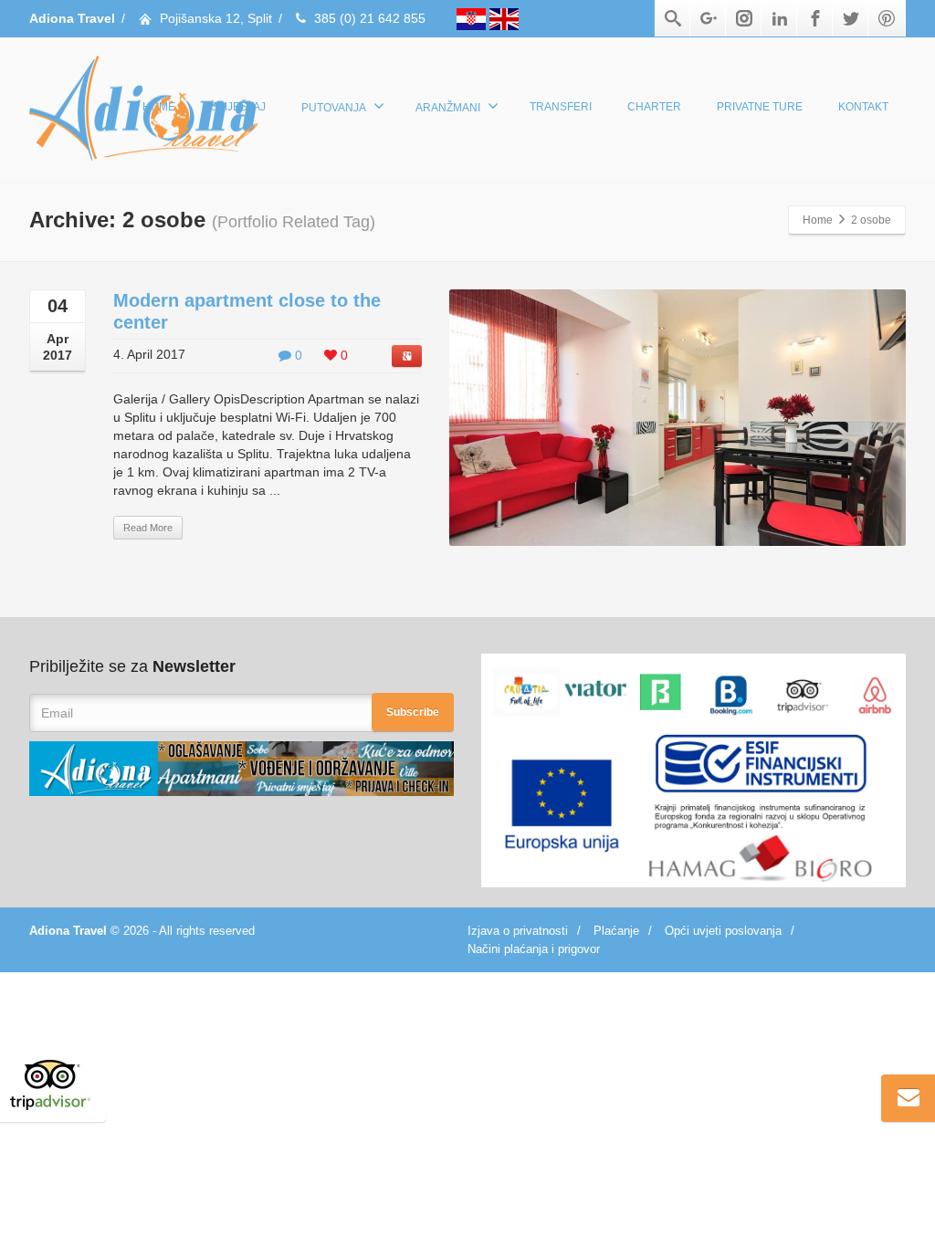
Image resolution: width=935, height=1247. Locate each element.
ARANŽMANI (447, 107)
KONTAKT (863, 106)
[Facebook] (815, 18)
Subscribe (412, 712)
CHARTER (654, 106)
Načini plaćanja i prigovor (534, 949)
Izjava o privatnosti (518, 931)
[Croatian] (473, 18)
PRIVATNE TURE (760, 106)
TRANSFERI (561, 106)
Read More (148, 527)
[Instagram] (744, 18)
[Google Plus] (708, 18)
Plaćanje (616, 931)
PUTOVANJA (333, 107)
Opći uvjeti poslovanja (723, 931)
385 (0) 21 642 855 (369, 18)
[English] (504, 18)
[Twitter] (851, 18)
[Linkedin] (780, 18)
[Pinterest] (886, 18)
